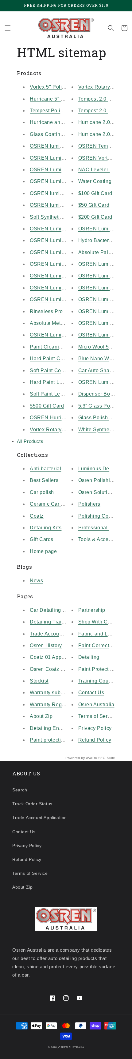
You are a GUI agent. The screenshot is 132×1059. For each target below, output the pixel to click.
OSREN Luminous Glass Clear (66, 275)
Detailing (88, 657)
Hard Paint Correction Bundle (64, 358)
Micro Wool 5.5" (96, 346)
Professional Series (101, 527)
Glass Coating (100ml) (56, 134)
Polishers (89, 504)
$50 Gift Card (94, 205)
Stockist (39, 680)
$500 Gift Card (47, 405)
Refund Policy (94, 739)
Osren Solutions (97, 492)
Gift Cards (41, 539)
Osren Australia (96, 704)
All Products (30, 441)
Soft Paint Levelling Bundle (62, 393)
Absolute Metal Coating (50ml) (65, 323)
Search (19, 789)
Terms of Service (98, 716)
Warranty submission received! (66, 692)
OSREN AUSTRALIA (71, 1047)
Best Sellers (44, 480)
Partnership (92, 610)
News (36, 580)
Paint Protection (97, 669)
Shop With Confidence (104, 621)
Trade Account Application (60, 633)
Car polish (42, 492)
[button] (7, 28)
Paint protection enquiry (58, 739)
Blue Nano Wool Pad (103, 358)
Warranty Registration (55, 704)
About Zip (41, 716)
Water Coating (95, 181)
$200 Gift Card (95, 217)
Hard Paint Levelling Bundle (63, 382)
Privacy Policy (95, 728)
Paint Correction (97, 645)
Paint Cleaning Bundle (56, 346)
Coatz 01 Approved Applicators (66, 657)
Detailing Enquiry (50, 728)
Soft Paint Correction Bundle (63, 370)
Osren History (46, 645)
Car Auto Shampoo (100, 370)
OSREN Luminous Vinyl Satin (65, 228)
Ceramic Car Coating (54, 504)
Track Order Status (32, 803)
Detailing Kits (45, 527)
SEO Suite (106, 758)
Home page (43, 551)
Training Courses (98, 680)
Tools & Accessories (102, 539)
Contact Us (91, 692)
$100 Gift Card (95, 193)
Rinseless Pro (46, 311)
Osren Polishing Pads (104, 480)
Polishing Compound (103, 516)
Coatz (37, 516)
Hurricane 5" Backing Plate (62, 99)
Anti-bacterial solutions (57, 468)
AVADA (91, 758)
